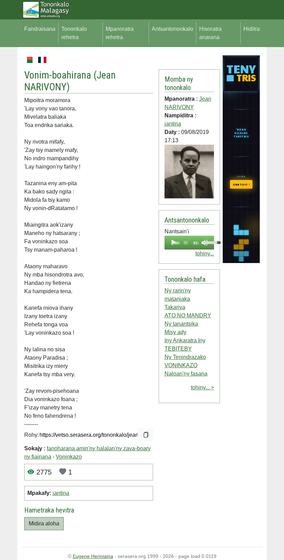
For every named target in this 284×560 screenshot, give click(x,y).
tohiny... (204, 253)
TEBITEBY (178, 349)
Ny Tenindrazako (185, 357)
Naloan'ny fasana (186, 374)
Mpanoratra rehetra (120, 33)
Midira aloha (44, 523)
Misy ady (175, 332)
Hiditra (251, 29)
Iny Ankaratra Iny (185, 340)
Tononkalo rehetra (74, 33)
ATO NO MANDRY (188, 315)
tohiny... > (202, 387)
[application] (189, 243)
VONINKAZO (181, 365)
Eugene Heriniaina (93, 556)
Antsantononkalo (172, 29)
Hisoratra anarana (210, 33)
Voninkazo (69, 457)
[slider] (186, 242)
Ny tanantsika (181, 324)
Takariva (175, 307)
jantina (61, 493)
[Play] (173, 242)
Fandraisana (39, 29)
